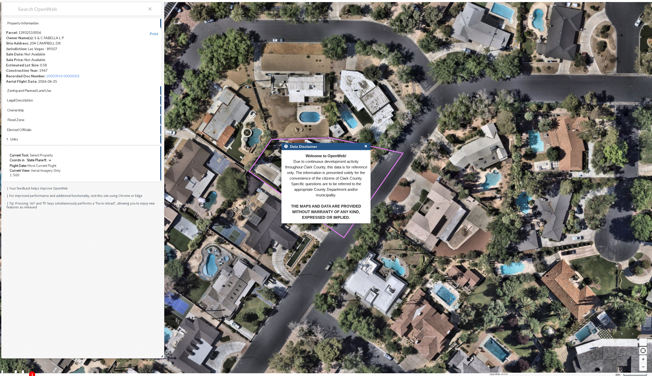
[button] (643, 350)
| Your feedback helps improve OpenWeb (37, 188)
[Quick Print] (16, 372)
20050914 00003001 (63, 76)
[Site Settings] (23, 372)
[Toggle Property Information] (2, 372)
